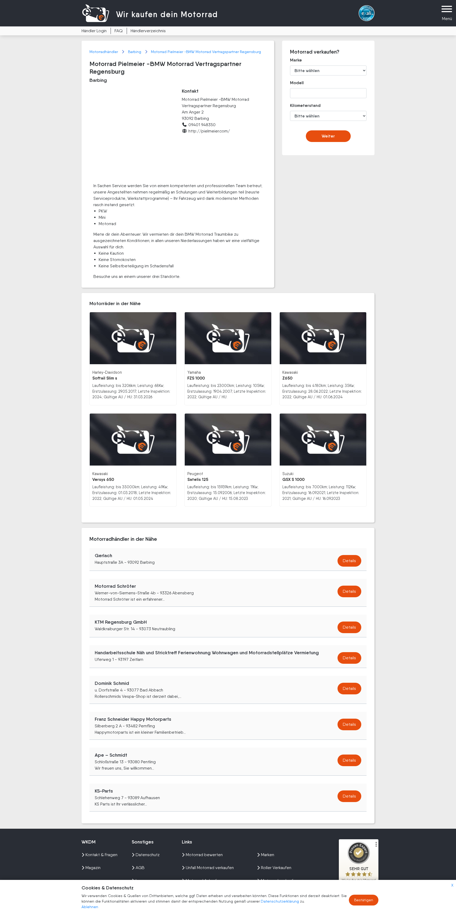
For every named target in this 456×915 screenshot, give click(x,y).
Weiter (328, 136)
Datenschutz (148, 854)
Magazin (93, 867)
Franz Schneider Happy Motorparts (133, 719)
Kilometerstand (301, 105)
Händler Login (94, 30)
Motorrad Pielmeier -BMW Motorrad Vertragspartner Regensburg (206, 52)
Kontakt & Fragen (101, 854)
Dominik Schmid (112, 683)
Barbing (135, 52)
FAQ (119, 30)
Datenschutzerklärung (280, 901)
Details (349, 560)
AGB (140, 867)
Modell (297, 82)
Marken (267, 854)
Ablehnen (90, 907)
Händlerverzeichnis (148, 30)
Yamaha (194, 372)
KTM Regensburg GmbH (121, 622)
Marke (296, 60)
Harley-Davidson (107, 372)
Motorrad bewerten (204, 854)
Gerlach (103, 555)
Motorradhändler (104, 52)
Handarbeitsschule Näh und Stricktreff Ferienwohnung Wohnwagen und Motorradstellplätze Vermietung (207, 653)
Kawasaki (290, 372)
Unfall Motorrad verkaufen (210, 867)
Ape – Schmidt (111, 755)
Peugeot (195, 473)
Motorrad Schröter (115, 586)
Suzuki (287, 473)
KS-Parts (104, 791)
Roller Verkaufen (276, 867)
